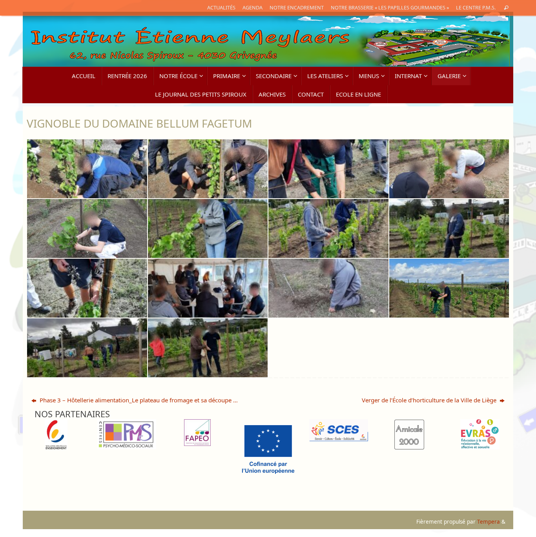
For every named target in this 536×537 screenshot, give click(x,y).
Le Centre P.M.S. (476, 7)
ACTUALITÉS (221, 7)
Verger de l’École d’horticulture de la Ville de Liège (430, 400)
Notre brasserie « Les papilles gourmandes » (390, 7)
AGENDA (252, 7)
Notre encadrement (297, 7)
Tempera (488, 521)
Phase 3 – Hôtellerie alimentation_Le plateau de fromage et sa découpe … (138, 400)
